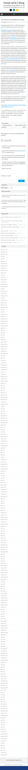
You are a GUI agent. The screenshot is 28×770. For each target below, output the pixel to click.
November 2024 (4, 265)
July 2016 (3, 385)
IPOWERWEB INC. (9, 113)
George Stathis (8, 140)
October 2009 (3, 549)
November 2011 (4, 491)
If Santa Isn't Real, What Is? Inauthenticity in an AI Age (11, 220)
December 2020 (4, 318)
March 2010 (3, 537)
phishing (24, 105)
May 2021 (3, 311)
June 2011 (3, 503)
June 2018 (3, 355)
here (5, 63)
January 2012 (3, 487)
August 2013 (3, 447)
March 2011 (3, 510)
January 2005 (3, 678)
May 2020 (3, 334)
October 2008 (3, 574)
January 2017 (3, 374)
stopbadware (15, 105)
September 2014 (4, 422)
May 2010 (3, 533)
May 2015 (3, 411)
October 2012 (3, 466)
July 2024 (3, 275)
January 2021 (3, 316)
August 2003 (3, 717)
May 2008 (3, 586)
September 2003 (4, 715)
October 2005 (3, 657)
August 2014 (3, 424)
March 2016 (3, 392)
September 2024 (4, 270)
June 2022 (3, 298)
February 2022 (4, 300)
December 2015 (4, 397)
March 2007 (3, 618)
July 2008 (3, 581)
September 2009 (4, 551)
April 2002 (3, 747)
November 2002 (4, 736)
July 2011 (3, 501)
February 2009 (4, 565)
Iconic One (7, 764)
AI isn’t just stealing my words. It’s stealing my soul (11, 217)
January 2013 (3, 461)
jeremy (4, 22)
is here (21, 90)
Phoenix (7, 115)
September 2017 (4, 369)
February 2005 (4, 676)
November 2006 (4, 627)
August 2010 (3, 526)
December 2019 (4, 344)
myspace (12, 106)
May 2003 (3, 724)
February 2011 (4, 512)
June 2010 (3, 531)
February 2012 (4, 484)
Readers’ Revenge (4, 230)
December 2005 (4, 653)
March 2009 (3, 563)
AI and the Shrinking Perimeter (7, 235)
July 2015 (3, 406)
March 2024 (3, 277)
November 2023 (4, 286)
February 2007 (4, 620)
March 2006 (3, 646)
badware (5, 105)
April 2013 (3, 457)
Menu (14, 14)
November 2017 (4, 367)
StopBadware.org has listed (7, 30)
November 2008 (4, 572)
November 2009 (4, 547)
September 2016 (4, 381)
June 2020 (3, 332)
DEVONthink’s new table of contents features (10, 226)
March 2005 (3, 674)
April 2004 (3, 699)
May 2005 (3, 669)
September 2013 (4, 445)
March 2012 (3, 482)
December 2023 (4, 284)
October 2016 (3, 378)
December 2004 (4, 680)
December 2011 (4, 489)
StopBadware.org (5, 117)
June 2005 (3, 667)
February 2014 (4, 436)
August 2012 (3, 471)
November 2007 (4, 600)
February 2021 (4, 314)
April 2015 (3, 413)
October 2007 (3, 602)
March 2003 (3, 729)
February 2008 (4, 593)
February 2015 (4, 415)
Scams (10, 110)
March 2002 (3, 750)
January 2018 (3, 362)
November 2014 (4, 420)
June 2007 (3, 611)
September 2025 (4, 254)
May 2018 (3, 358)
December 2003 (4, 708)
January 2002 (3, 752)
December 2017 (4, 364)
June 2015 (3, 408)
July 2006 (3, 637)
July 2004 (3, 692)
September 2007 (4, 604)
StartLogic (19, 115)
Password (3, 115)
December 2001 (4, 754)
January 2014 (3, 438)
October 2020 (3, 323)
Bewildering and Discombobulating (8, 233)
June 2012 (3, 475)
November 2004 (4, 683)
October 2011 (3, 494)
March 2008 (3, 591)
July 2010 (3, 528)
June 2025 (3, 256)
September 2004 (4, 687)
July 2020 (3, 330)
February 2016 (4, 394)
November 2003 (4, 710)
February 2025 (4, 261)
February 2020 (4, 341)
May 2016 (3, 390)
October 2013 (3, 443)
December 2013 (4, 441)
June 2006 (3, 639)
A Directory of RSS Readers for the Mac (9, 224)
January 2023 (3, 293)
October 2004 (3, 685)
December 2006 (4, 625)
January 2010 (3, 542)
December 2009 (4, 544)
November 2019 (4, 346)
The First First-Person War (6, 242)
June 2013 (3, 452)
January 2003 (3, 731)
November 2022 (4, 295)
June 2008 (3, 584)
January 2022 (3, 302)
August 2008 (3, 579)
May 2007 (3, 614)
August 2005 (3, 662)
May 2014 (3, 429)
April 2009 (3, 561)
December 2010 (4, 517)
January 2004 (3, 706)
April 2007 (3, 616)
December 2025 (4, 251)
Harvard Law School (12, 111)
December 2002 (4, 733)
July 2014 (3, 427)
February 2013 (4, 459)
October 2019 (3, 348)
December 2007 (4, 597)
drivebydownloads (5, 106)
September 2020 (4, 325)
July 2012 (3, 473)
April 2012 (3, 480)
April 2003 (3, 727)
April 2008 (3, 588)
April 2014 (3, 431)
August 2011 (3, 498)
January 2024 (3, 281)
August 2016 (3, 383)
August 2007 (3, 607)
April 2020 (3, 337)
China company (12, 36)
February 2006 (4, 648)
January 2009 (3, 567)
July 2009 (3, 554)
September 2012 (4, 468)
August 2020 (3, 328)
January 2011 (3, 514)
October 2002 (3, 738)
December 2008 (4, 570)
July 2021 (3, 309)
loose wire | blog (14, 2)
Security (14, 110)
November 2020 (4, 321)
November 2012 (4, 464)
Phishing (7, 110)
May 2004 (3, 697)
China (24, 110)
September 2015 (4, 404)
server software (13, 115)
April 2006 (3, 644)
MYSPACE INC (21, 113)
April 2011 (3, 507)
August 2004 (3, 690)
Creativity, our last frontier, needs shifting (9, 237)
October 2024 (3, 268)
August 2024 (3, 272)
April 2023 (3, 288)
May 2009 (3, 558)
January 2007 (3, 623)
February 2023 (4, 291)
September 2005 (4, 660)
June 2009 (3, 556)
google (20, 105)
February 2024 (4, 279)
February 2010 (4, 540)
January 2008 (3, 595)
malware (10, 105)
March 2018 (3, 360)
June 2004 (3, 694)
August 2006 (3, 634)
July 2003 (3, 720)
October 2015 (3, 401)
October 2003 (3, 713)
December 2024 (4, 263)
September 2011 (4, 496)
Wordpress (20, 764)
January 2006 (3, 650)
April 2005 (3, 671)
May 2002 (3, 745)
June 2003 (3, 722)
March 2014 (3, 434)
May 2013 (3, 454)
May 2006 (3, 641)
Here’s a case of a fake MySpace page (12, 58)
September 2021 (4, 307)
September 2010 (4, 524)
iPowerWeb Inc (14, 38)
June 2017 (3, 371)
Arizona (20, 110)
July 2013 (3, 450)
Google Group (4, 111)
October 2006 (3, 630)
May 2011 (3, 505)
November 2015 (4, 399)
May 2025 (3, 258)
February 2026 (4, 249)
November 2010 (4, 519)
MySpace (16, 113)
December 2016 (4, 376)
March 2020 (3, 339)
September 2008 (4, 577)
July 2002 (3, 743)
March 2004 (3, 701)
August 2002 (3, 740)
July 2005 (3, 664)
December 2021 (4, 305)
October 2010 (3, 521)
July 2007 (3, 609)
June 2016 (3, 388)
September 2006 (4, 632)
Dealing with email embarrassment (8, 240)
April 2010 (3, 535)
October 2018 (3, 351)
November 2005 (4, 655)
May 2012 (3, 478)
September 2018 (4, 353)
